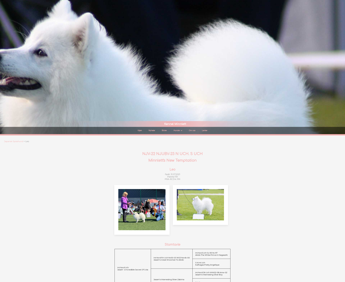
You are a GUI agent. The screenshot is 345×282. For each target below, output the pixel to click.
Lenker (204, 130)
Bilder (164, 130)
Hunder (177, 130)
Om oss (192, 130)
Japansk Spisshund (13, 141)
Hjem (140, 130)
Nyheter (152, 130)
